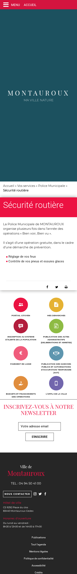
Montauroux (39, 92)
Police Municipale (51, 186)
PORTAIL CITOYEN (20, 315)
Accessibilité (38, 565)
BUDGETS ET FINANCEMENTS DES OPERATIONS (21, 395)
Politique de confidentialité (38, 558)
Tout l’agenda (38, 544)
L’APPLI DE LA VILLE (56, 394)
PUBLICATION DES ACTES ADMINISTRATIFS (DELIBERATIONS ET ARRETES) (56, 340)
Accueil (8, 186)
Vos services (26, 186)
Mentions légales (38, 551)
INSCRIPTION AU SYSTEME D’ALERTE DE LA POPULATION (20, 338)
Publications (39, 537)
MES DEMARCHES (56, 315)
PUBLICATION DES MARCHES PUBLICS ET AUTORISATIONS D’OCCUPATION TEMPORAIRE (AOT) (56, 368)
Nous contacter (17, 494)
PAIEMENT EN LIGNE (20, 364)
